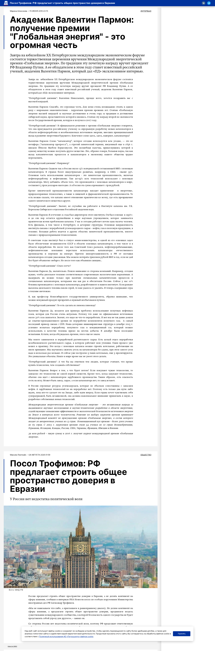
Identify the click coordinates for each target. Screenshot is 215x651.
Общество (145, 455)
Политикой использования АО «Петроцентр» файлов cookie (66, 636)
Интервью (146, 11)
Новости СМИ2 (12, 646)
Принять (182, 633)
